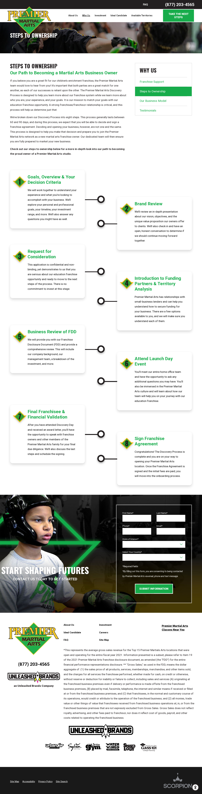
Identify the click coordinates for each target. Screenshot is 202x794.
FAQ (145, 4)
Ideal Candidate (118, 15)
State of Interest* (130, 539)
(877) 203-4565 (179, 4)
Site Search (62, 781)
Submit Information (153, 588)
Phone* (125, 526)
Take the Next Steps (179, 15)
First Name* (127, 513)
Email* (159, 526)
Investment (100, 15)
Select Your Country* (132, 552)
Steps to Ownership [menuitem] (153, 91)
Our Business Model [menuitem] (153, 101)
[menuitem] (73, 15)
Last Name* (162, 513)
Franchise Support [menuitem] (152, 82)
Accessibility (28, 781)
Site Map (104, 640)
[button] (195, 787)
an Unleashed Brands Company (34, 685)
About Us (73, 15)
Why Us (86, 15)
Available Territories (141, 15)
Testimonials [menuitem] (148, 110)
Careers (103, 632)
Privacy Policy (45, 781)
